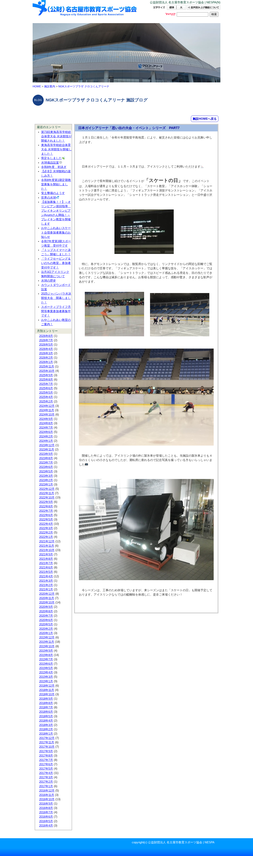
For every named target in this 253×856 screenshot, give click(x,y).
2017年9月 (46, 751)
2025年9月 (46, 375)
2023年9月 (46, 453)
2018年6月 (46, 711)
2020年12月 (47, 593)
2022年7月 (46, 510)
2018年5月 (46, 716)
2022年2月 (46, 532)
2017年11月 (46, 742)
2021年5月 (46, 571)
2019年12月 (47, 637)
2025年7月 (46, 384)
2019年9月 (46, 650)
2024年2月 (46, 436)
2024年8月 (46, 423)
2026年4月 (46, 349)
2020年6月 (46, 620)
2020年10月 (47, 602)
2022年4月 (46, 523)
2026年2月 (46, 357)
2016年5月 (46, 821)
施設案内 (49, 86)
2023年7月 (46, 462)
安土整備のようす (53, 193)
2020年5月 (46, 624)
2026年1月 (46, 362)
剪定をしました (51, 158)
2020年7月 (46, 615)
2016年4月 (46, 825)
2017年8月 (46, 755)
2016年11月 (46, 795)
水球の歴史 (48, 280)
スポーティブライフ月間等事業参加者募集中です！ (56, 311)
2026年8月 (46, 335)
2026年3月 (46, 353)
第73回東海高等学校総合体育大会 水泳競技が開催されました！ (56, 136)
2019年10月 (47, 646)
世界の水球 (48, 197)
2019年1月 (46, 681)
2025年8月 (46, 379)
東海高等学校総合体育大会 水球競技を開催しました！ (56, 149)
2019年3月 (46, 676)
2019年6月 (46, 663)
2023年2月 (46, 480)
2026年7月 (46, 340)
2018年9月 (46, 698)
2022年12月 (47, 488)
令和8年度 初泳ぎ (53, 167)
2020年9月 (46, 606)
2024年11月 (46, 410)
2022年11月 (46, 493)
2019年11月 (46, 641)
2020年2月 (46, 628)
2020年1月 (46, 633)
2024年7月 (46, 427)
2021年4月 (46, 576)
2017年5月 (46, 768)
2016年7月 (46, 812)
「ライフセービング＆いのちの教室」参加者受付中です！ (56, 263)
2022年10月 (47, 497)
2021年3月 (46, 580)
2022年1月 (46, 536)
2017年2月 (46, 781)
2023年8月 (46, 458)
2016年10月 (47, 799)
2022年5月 (46, 519)
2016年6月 (46, 816)
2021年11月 (46, 545)
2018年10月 (47, 694)
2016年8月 (46, 808)
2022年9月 (46, 501)
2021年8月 (46, 558)
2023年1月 (46, 484)
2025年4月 (46, 397)
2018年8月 (46, 703)
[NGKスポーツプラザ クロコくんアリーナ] (85, 11)
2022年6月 (46, 515)
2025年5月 (46, 392)
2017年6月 (46, 764)
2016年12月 (47, 790)
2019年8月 (46, 655)
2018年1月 (46, 733)
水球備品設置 (50, 162)
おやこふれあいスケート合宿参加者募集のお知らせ (56, 232)
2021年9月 (46, 554)
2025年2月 (46, 401)
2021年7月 (46, 563)
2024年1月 (46, 440)
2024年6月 (46, 432)
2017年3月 (46, 777)
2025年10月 (47, 370)
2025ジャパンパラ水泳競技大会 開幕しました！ (56, 298)
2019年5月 (46, 668)
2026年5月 (46, 344)
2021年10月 (47, 550)
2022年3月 (46, 528)
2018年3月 (46, 725)
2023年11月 (46, 449)
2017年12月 (47, 738)
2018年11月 (46, 690)
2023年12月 (47, 445)
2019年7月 (46, 659)
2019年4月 (46, 672)
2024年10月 (47, 414)
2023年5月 (46, 471)
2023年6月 (46, 467)
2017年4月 (46, 773)
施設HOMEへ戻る (205, 118)
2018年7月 (46, 707)
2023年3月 (46, 475)
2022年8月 (46, 506)
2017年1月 (46, 786)
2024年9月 (46, 418)
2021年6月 (46, 567)
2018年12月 (47, 685)
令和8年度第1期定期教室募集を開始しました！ (56, 184)
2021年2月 (46, 585)
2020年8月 (46, 611)
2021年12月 (47, 541)
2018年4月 (46, 720)
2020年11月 (46, 598)
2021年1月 (46, 589)
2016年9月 (46, 803)
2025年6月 (46, 388)
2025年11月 (46, 366)
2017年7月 (46, 760)
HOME (37, 86)
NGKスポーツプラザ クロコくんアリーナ (83, 86)
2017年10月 (47, 746)
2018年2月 (46, 729)
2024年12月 (47, 405)
